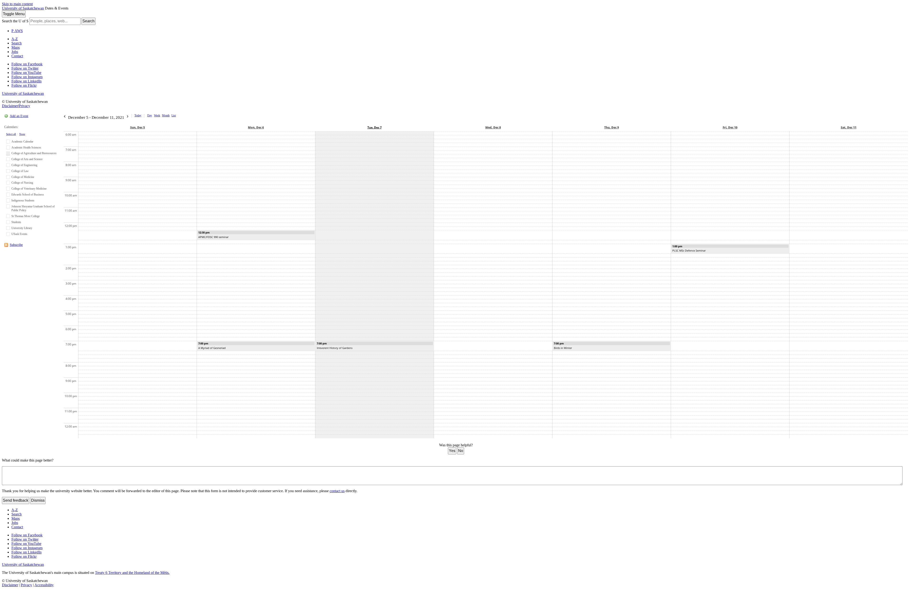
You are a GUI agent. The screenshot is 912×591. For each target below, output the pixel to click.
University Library (21, 228)
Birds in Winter (563, 348)
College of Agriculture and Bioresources (34, 153)
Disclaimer (10, 106)
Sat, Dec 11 (848, 127)
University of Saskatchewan (23, 8)
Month (166, 115)
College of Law (20, 171)
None (22, 134)
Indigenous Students (22, 200)
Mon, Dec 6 (256, 127)
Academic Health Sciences (26, 147)
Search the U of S (15, 21)
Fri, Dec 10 (730, 127)
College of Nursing (22, 182)
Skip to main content (17, 4)
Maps (15, 47)
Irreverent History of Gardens (334, 348)
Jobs (14, 52)
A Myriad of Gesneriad (212, 348)
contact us (337, 491)
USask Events (19, 234)
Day (149, 115)
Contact (17, 56)
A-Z (14, 39)
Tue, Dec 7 (374, 127)
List (173, 115)
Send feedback (15, 500)
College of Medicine (22, 177)
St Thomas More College (25, 216)
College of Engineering (24, 165)
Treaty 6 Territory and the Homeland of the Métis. (132, 573)
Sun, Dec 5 (137, 127)
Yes (452, 451)
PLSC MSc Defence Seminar (689, 250)
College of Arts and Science (27, 159)
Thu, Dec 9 (611, 127)
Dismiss (38, 500)
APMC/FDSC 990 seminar (213, 237)
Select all (11, 134)
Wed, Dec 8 (493, 127)
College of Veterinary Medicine (29, 188)
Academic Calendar (22, 141)
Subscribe (16, 245)
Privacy (24, 106)
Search (88, 21)
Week (157, 115)
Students (16, 222)
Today (137, 115)
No (460, 451)
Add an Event (19, 116)
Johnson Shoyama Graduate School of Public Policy (33, 208)
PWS (17, 31)
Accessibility (44, 585)
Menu (14, 14)
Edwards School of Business (27, 194)
